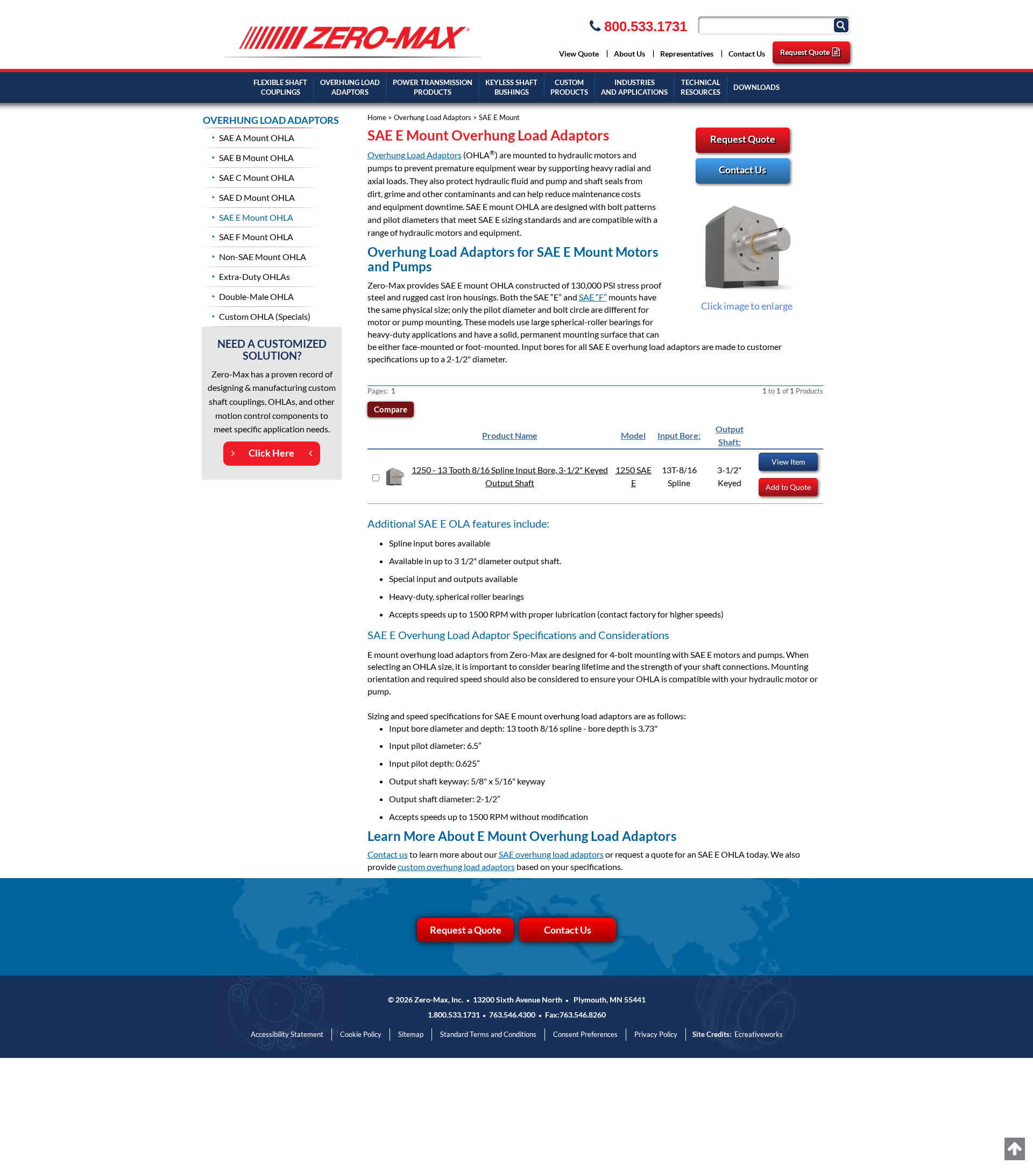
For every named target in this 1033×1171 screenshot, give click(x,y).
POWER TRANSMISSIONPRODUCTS (432, 87)
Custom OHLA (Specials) (264, 316)
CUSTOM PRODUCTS (569, 87)
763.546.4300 (512, 1014)
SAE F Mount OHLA (256, 237)
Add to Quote (788, 487)
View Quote (579, 53)
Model (633, 435)
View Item (788, 461)
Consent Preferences (585, 1034)
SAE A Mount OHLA (256, 137)
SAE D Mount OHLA (257, 197)
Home (376, 117)
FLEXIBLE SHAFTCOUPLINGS (280, 87)
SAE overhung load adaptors (551, 854)
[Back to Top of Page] (1014, 1149)
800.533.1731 (643, 26)
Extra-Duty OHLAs (254, 276)
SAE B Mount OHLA (256, 157)
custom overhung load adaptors (456, 866)
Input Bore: (679, 435)
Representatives (686, 53)
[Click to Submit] (842, 24)
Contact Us (746, 53)
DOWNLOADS (756, 87)
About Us (629, 53)
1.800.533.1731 (454, 1014)
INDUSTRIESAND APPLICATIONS (634, 87)
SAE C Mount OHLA (256, 177)
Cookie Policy (360, 1034)
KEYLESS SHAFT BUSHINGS (511, 87)
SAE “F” (593, 297)
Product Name (509, 435)
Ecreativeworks (758, 1034)
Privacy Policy (655, 1034)
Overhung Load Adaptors (432, 117)
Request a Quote (465, 930)
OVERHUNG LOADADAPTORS (350, 87)
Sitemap (410, 1034)
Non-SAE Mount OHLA (262, 256)
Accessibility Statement (287, 1034)
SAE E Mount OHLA (256, 217)
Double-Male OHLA (256, 296)
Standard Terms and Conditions (488, 1034)
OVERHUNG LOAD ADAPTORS (271, 120)
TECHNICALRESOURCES (700, 87)
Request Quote (805, 52)
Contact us (387, 854)
